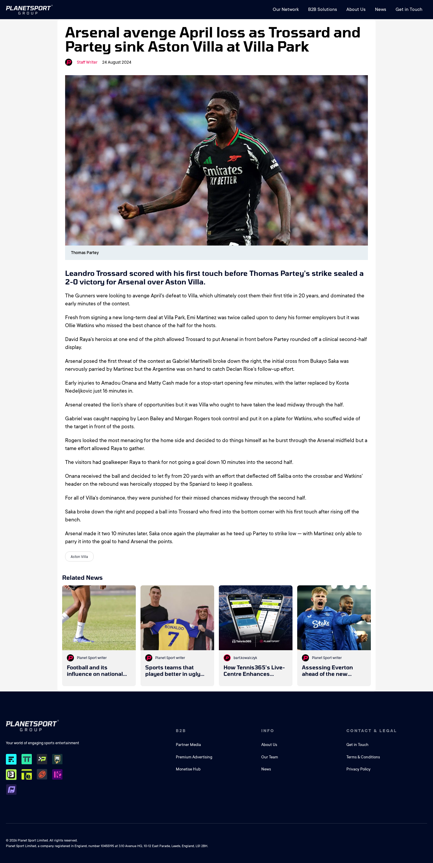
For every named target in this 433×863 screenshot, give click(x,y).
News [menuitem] (380, 9)
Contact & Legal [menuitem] (371, 730)
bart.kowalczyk (245, 658)
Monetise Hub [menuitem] (188, 769)
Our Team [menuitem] (269, 757)
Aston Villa (79, 557)
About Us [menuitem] (356, 9)
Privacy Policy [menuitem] (358, 769)
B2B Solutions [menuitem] (322, 9)
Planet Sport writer (92, 658)
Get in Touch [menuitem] (409, 9)
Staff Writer (87, 62)
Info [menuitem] (268, 730)
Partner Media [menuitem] (188, 744)
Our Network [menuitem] (286, 9)
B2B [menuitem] (181, 730)
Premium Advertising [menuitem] (194, 757)
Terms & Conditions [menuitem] (363, 757)
